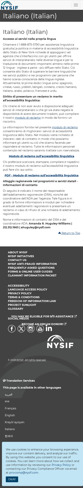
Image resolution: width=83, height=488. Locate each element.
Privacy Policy (19, 293)
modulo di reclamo (28, 117)
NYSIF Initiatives (21, 256)
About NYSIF (17, 252)
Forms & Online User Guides (30, 271)
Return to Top (70, 233)
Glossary (15, 308)
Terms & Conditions (24, 297)
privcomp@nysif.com (23, 472)
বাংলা (7, 401)
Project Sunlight (22, 305)
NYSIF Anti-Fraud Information (32, 264)
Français (10, 408)
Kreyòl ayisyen (14, 422)
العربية (8, 394)
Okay (12, 479)
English (10, 415)
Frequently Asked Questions (31, 267)
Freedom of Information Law (32, 301)
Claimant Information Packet (32, 275)
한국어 (9, 436)
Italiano (10, 429)
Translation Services (20, 380)
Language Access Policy (27, 289)
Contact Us (17, 260)
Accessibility (18, 285)
